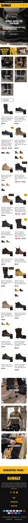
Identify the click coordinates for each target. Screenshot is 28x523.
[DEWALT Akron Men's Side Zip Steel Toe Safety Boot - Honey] (8, 185)
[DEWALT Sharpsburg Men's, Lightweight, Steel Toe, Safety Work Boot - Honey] (8, 324)
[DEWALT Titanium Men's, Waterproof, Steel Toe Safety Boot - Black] (21, 290)
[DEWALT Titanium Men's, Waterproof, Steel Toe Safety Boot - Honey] (17, 290)
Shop (14, 498)
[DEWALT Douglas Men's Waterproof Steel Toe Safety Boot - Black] (3, 241)
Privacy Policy (18, 519)
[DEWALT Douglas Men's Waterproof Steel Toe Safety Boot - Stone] (8, 241)
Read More (13, 34)
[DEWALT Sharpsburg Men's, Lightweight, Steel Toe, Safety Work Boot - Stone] (3, 324)
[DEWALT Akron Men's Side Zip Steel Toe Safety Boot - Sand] (3, 185)
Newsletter (14, 506)
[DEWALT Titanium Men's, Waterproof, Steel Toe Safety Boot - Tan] (17, 295)
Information (14, 502)
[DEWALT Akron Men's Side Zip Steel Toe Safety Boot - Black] (3, 190)
